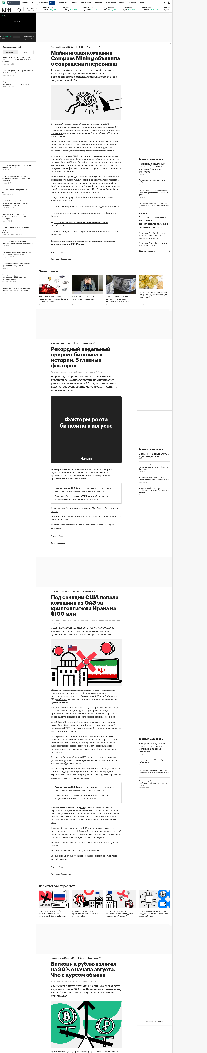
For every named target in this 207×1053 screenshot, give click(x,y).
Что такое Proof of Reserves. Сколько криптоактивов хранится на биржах (152, 235)
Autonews (42, 304)
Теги (61, 252)
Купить (6, 37)
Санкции (142, 197)
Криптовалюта (144, 207)
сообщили (61, 699)
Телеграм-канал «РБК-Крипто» (69, 488)
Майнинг (54, 47)
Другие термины (147, 251)
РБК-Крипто (78, 244)
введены (61, 814)
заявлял (73, 828)
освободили (57, 189)
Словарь (143, 213)
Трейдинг (142, 174)
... (147, 2)
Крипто (11, 9)
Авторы (54, 252)
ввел (82, 807)
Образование (77, 304)
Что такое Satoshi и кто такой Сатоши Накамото (153, 244)
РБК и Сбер (143, 304)
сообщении (57, 133)
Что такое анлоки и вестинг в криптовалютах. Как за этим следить (153, 222)
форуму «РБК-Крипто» (83, 496)
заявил (100, 177)
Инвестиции (110, 304)
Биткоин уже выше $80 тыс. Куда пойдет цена (75, 851)
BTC (140, 184)
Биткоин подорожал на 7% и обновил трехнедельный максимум (87, 207)
